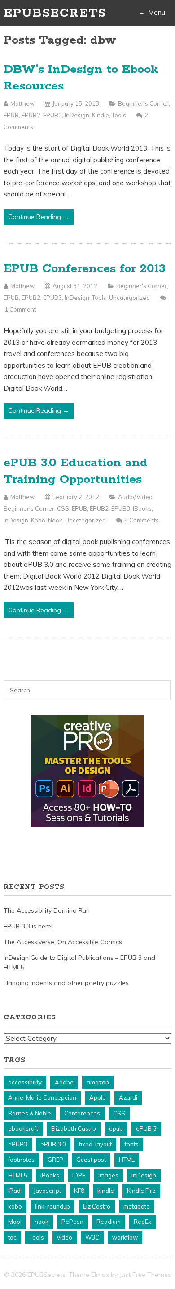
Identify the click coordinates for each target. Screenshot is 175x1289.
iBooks (142, 508)
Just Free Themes (145, 1275)
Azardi (128, 1097)
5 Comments (141, 520)
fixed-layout (95, 1144)
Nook (55, 520)
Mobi (15, 1221)
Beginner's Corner (143, 103)
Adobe (64, 1082)
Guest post (91, 1159)
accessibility (25, 1082)
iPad (14, 1190)
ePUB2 (31, 115)
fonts (132, 1144)
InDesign (77, 115)
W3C (92, 1237)
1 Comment (20, 309)
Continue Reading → (38, 217)
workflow (125, 1237)
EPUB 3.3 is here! (28, 926)
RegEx (142, 1221)
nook (41, 1221)
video (64, 1237)
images (108, 1175)
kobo (15, 1206)
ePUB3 (52, 115)
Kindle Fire (141, 1190)
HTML (127, 1159)
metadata (136, 1206)
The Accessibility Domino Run (47, 910)
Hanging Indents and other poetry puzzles (66, 983)
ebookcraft (23, 1128)
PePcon (72, 1221)
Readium (108, 1221)
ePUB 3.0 (53, 1144)
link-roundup (52, 1206)
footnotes (21, 1159)
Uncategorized (129, 297)
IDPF (78, 1175)
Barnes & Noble (29, 1113)
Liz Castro (96, 1206)
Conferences (82, 1113)
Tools (119, 115)
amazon (98, 1082)
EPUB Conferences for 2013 (85, 269)
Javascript (47, 1190)
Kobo (38, 520)
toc (12, 1237)
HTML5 (17, 1175)
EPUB (11, 115)
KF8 (79, 1190)
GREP (55, 1159)
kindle (105, 1190)
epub (116, 1128)
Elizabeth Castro (73, 1128)
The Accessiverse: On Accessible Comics (63, 942)
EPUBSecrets (55, 13)
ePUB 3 (146, 1128)
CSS (63, 508)
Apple (97, 1097)
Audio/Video (135, 496)
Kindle (100, 115)
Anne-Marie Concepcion (42, 1097)
